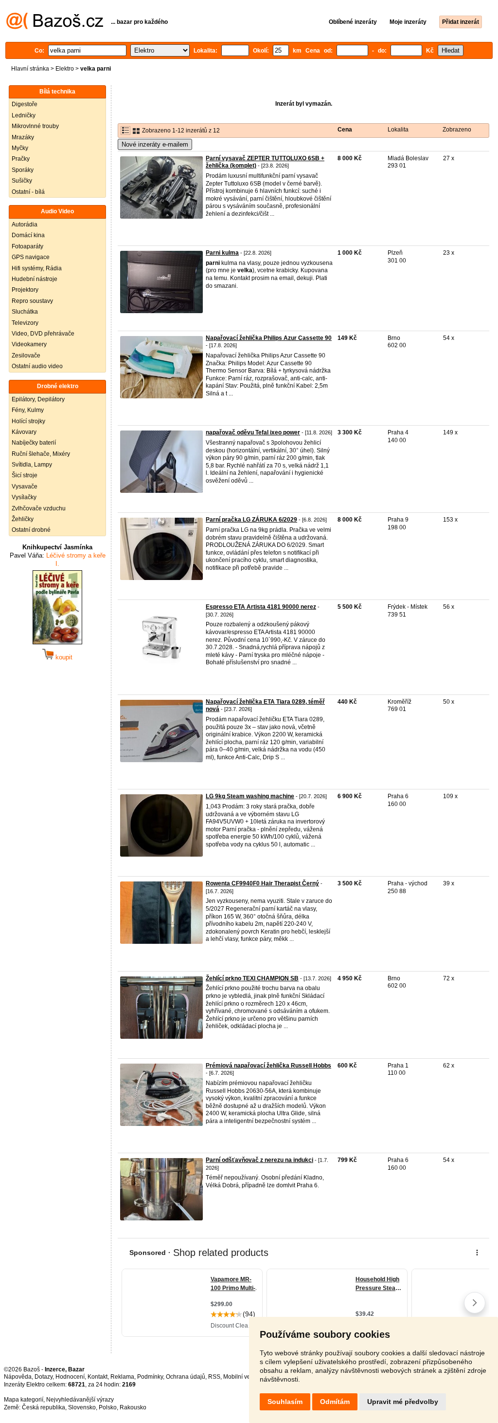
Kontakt (97, 1376)
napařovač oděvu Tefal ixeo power (253, 432)
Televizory (25, 322)
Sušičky (22, 180)
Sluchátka (25, 311)
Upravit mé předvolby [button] (402, 1401)
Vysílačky (24, 497)
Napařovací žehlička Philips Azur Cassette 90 (269, 338)
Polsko (108, 1407)
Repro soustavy (32, 301)
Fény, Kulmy (28, 410)
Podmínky (150, 1376)
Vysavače (24, 486)
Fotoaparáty (27, 246)
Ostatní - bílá (28, 191)
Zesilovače (26, 355)
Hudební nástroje (34, 279)
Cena (345, 129)
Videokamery (29, 344)
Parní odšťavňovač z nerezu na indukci (259, 1160)
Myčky (20, 148)
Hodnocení (70, 1376)
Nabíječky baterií (34, 442)
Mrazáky (23, 137)
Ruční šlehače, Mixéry (41, 453)
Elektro (64, 68)
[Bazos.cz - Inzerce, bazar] (54, 27)
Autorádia (24, 224)
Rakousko (133, 1407)
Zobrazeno (457, 129)
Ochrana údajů (185, 1376)
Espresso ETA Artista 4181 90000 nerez (261, 606)
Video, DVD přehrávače (43, 333)
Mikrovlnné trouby (35, 126)
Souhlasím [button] (284, 1401)
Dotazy (44, 1376)
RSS (214, 1376)
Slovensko (82, 1407)
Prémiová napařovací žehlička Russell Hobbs (268, 1065)
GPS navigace (31, 257)
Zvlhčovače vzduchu (39, 508)
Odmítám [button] (335, 1401)
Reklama (122, 1376)
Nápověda (18, 1376)
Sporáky (23, 170)
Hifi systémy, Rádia (37, 268)
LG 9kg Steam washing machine (250, 796)
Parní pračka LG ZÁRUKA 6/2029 (251, 519)
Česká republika (43, 1407)
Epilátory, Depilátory (38, 399)
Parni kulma (222, 252)
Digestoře (24, 104)
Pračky (21, 158)
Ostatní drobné (31, 529)
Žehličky (23, 519)
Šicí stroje (24, 475)
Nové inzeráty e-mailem (155, 144)
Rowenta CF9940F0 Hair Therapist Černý (262, 883)
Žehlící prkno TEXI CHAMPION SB (252, 978)
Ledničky (24, 115)
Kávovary (24, 432)
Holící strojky (28, 421)
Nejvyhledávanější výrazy (80, 1399)
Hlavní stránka (30, 68)
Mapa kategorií (23, 1399)
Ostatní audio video (37, 366)
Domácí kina (28, 235)
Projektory (25, 289)
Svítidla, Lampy (32, 464)
